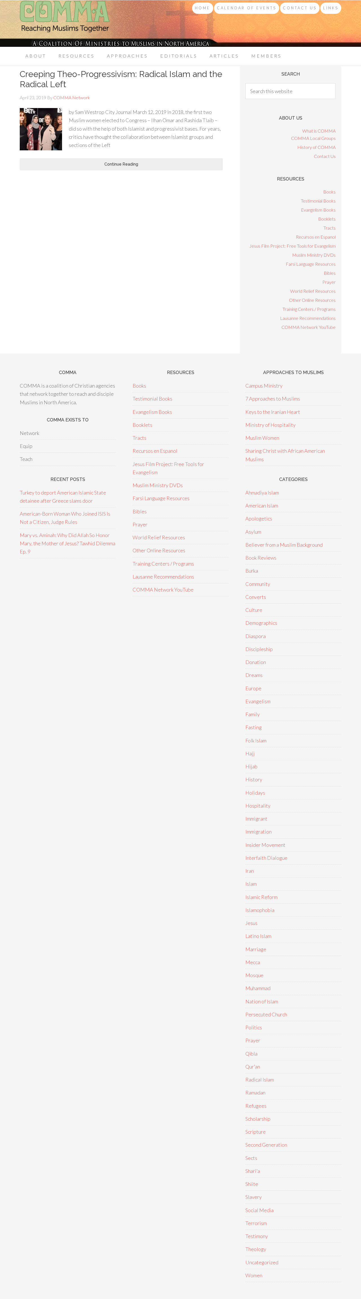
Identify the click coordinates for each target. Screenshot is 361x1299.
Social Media (259, 1210)
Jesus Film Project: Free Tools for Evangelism (292, 246)
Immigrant (256, 819)
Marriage (255, 949)
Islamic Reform (261, 897)
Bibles (330, 273)
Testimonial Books (318, 200)
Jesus (251, 923)
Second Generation (266, 1145)
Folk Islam (256, 740)
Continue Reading (121, 164)
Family (252, 714)
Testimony (256, 1236)
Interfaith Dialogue (266, 858)
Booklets (327, 218)
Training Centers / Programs (309, 309)
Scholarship (257, 1119)
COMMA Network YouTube (308, 327)
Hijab (251, 766)
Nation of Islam (261, 1001)
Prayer (329, 282)
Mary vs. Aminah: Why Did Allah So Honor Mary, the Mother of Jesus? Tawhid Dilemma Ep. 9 (67, 543)
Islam (251, 884)
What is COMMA (319, 130)
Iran (249, 871)
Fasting (253, 727)
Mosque (254, 975)
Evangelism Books (318, 209)
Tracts (329, 227)
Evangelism (257, 701)
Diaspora (255, 636)
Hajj (250, 753)
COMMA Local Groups (313, 138)
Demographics (261, 623)
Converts (255, 597)
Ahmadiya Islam (262, 492)
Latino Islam (258, 936)
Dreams (254, 675)
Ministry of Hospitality (270, 425)
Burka (251, 571)
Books (329, 191)
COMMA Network (65, 23)
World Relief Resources (313, 291)
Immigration (258, 831)
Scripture (255, 1132)
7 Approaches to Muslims (272, 398)
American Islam (261, 505)
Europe (253, 688)
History (253, 779)
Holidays (255, 793)
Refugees (256, 1106)
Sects (251, 1158)
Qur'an (252, 1066)
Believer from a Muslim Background (284, 545)
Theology (255, 1249)
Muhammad (257, 988)
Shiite (251, 1184)
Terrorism (256, 1223)
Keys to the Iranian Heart (272, 412)
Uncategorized (261, 1262)
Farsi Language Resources (311, 264)
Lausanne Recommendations (308, 318)
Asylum (253, 532)
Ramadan (255, 1092)
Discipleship (259, 649)
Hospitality (257, 806)
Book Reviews (260, 558)
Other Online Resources (312, 300)
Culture (253, 610)
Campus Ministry (264, 386)
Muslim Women (262, 438)
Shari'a (252, 1171)
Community (257, 584)
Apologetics (258, 518)
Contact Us (325, 156)
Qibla (251, 1053)
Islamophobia (259, 910)
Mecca (252, 962)
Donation (255, 662)
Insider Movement (265, 845)
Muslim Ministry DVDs (314, 255)
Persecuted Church (266, 1014)
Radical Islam (259, 1079)
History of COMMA (316, 147)
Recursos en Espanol (316, 236)
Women (253, 1275)
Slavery (253, 1197)
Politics (253, 1027)
